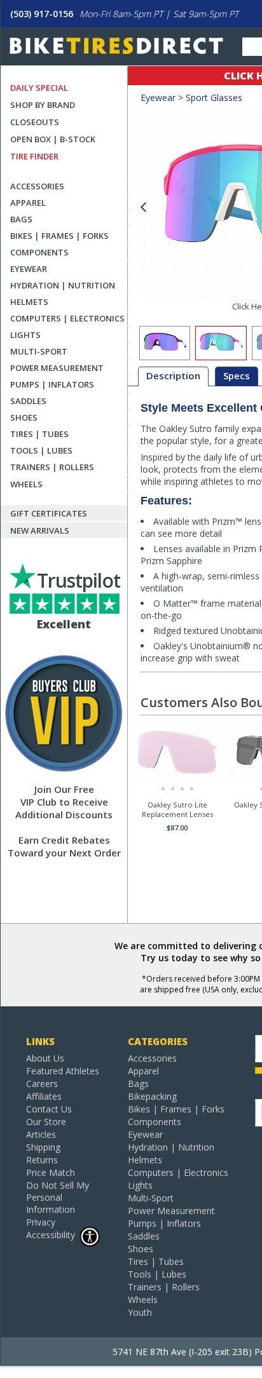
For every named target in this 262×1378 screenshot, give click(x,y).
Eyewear (28, 268)
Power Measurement (57, 368)
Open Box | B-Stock (52, 139)
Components (39, 252)
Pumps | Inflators (52, 384)
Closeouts (34, 122)
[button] (143, 207)
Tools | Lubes (41, 450)
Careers (42, 1083)
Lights (25, 335)
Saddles (28, 401)
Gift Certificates (48, 513)
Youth (140, 1312)
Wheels (26, 484)
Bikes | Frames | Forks (59, 235)
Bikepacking (152, 1096)
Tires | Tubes (39, 434)
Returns (42, 1160)
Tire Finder (34, 156)
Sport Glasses (214, 97)
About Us (45, 1058)
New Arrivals (39, 530)
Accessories (37, 186)
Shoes (24, 417)
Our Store (46, 1122)
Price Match (50, 1172)
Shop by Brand (42, 105)
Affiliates (44, 1096)
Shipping (43, 1147)
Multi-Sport (38, 351)
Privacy (40, 1222)
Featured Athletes (62, 1071)
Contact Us (49, 1109)
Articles (41, 1134)
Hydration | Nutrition (62, 285)
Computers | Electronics (67, 318)
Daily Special (39, 87)
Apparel (28, 202)
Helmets (29, 301)
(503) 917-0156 (41, 14)
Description (173, 375)
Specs (236, 375)
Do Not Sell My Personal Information (57, 1197)
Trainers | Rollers (52, 467)
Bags (21, 219)
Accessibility (50, 1235)
